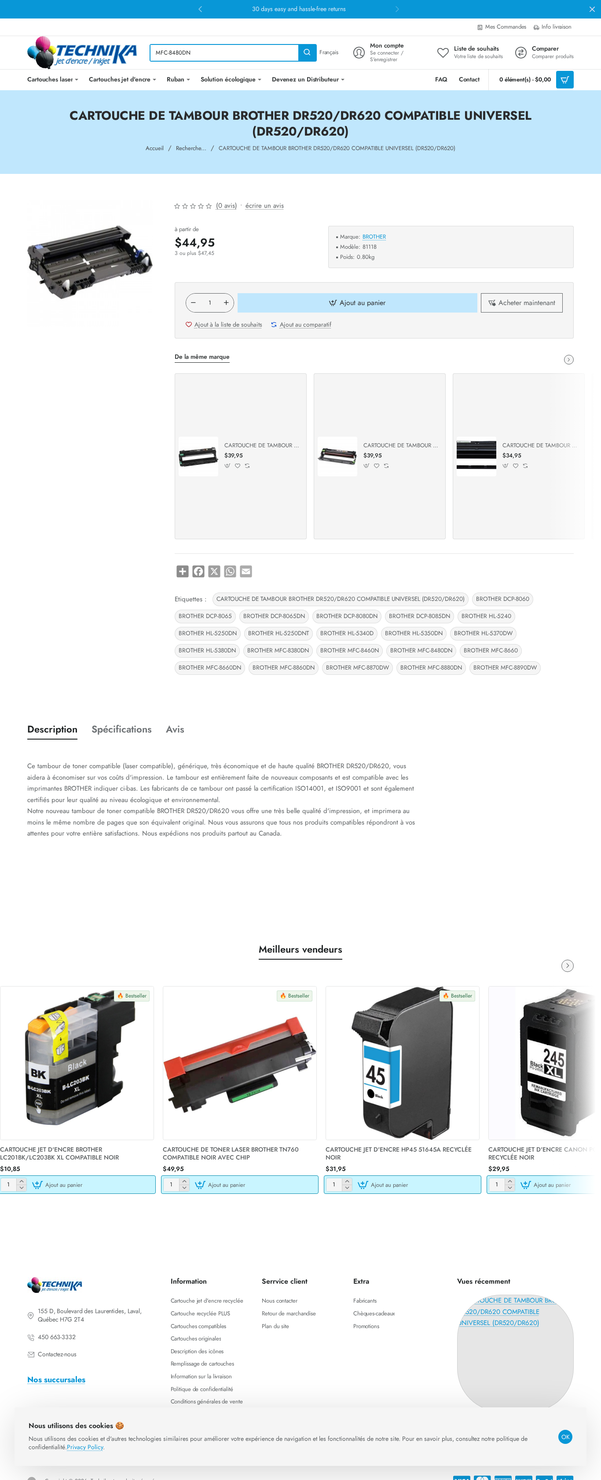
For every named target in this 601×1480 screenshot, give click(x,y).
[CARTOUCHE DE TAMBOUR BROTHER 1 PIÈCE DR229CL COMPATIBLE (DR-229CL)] (476, 456)
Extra (361, 1281)
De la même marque (202, 357)
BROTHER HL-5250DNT (278, 633)
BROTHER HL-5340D (347, 633)
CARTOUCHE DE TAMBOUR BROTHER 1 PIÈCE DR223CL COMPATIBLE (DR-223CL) (401, 445)
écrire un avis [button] (265, 205)
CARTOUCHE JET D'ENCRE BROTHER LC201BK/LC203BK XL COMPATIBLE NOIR (59, 1153)
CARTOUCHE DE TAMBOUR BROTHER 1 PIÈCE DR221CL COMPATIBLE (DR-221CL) (262, 445)
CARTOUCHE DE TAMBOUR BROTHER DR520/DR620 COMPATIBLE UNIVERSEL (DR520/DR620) (340, 599)
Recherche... (191, 148)
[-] (193, 303)
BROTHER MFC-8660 (491, 650)
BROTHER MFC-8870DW (357, 667)
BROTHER (374, 237)
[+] (226, 303)
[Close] (592, 9)
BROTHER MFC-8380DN (278, 650)
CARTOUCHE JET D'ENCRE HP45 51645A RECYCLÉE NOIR (399, 1153)
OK (565, 1436)
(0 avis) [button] (226, 205)
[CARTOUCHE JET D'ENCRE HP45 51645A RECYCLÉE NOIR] (402, 1063)
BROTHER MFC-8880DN (431, 667)
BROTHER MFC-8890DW (505, 667)
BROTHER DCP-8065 (205, 616)
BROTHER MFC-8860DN (284, 667)
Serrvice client (285, 1281)
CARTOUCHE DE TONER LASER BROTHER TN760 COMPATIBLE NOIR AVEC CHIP (231, 1153)
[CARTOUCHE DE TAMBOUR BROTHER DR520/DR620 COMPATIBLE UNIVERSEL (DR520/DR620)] (515, 1353)
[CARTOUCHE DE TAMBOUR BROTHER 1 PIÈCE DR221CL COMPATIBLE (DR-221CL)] (198, 456)
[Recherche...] (307, 53)
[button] (200, 8)
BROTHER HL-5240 (486, 616)
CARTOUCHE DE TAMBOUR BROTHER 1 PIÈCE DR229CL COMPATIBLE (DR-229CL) (540, 445)
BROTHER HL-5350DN (414, 633)
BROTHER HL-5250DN (208, 633)
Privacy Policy (85, 1447)
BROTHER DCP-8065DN (274, 616)
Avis (175, 729)
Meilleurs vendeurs (300, 949)
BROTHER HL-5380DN (207, 650)
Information (189, 1281)
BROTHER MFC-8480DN (421, 650)
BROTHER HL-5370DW (483, 633)
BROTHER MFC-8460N (349, 650)
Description (52, 729)
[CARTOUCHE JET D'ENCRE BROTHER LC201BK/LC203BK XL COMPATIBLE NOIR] (77, 1063)
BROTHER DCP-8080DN (346, 616)
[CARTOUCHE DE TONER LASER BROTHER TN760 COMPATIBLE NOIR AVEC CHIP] (239, 1063)
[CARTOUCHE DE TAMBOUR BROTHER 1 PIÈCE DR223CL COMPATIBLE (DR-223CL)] (337, 456)
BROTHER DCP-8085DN (419, 616)
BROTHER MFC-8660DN (210, 667)
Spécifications (122, 729)
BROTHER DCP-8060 (502, 599)
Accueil (155, 148)
